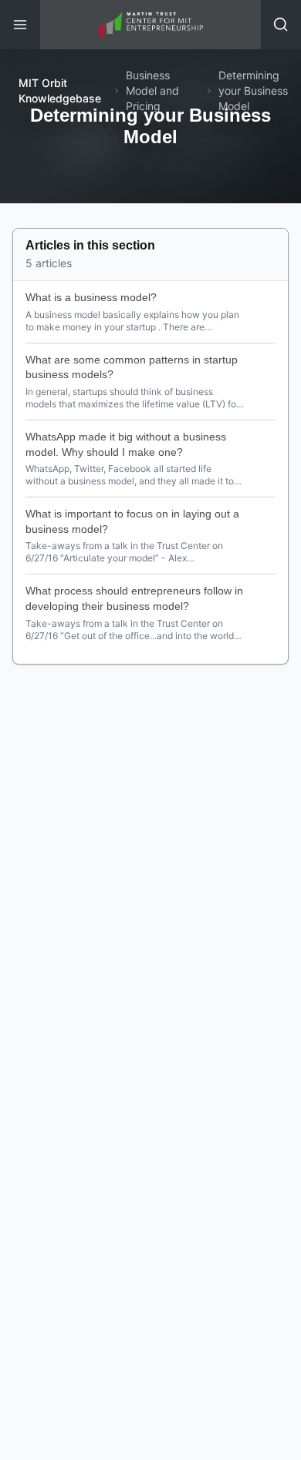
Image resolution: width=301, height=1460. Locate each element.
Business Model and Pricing (152, 90)
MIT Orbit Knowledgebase (60, 90)
